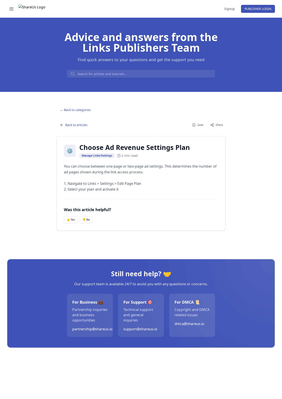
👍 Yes (71, 219)
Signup (229, 9)
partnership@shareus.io (92, 329)
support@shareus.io (140, 329)
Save (200, 125)
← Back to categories (75, 110)
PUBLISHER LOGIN (258, 9)
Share (219, 125)
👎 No (86, 219)
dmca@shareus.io (189, 323)
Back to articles (76, 125)
